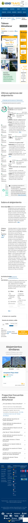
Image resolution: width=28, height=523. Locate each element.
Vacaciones (4, 9)
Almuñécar (18, 18)
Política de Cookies (3, 475)
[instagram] (22, 471)
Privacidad (3, 471)
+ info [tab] (17, 369)
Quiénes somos (9, 471)
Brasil (14, 479)
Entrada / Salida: (22, 43)
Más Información (22, 195)
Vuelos (24, 12)
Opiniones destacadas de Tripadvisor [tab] (12, 100)
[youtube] (23, 471)
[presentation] (1, 372)
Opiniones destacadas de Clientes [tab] (11, 103)
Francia (14, 483)
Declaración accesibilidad (4, 481)
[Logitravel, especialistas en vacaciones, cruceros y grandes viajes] (10, 3)
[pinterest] (27, 471)
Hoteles (9, 12)
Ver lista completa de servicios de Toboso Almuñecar (13, 413)
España (9, 18)
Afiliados (9, 482)
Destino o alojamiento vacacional (23, 37)
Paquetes (4, 12)
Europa (4, 18)
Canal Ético (3, 478)
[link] (14, 372)
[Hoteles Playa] (1, 18)
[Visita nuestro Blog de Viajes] (24, 480)
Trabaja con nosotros (10, 484)
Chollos (24, 9)
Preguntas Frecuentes (10, 477)
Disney (18, 9)
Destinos (12, 9)
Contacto (9, 480)
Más (20, 132)
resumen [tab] (11, 369)
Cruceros (14, 12)
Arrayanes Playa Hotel (10, 373)
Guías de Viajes (9, 474)
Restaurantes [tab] (13, 277)
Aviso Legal (3, 469)
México (14, 491)
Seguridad (3, 473)
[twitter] (25, 471)
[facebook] (20, 471)
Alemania (15, 476)
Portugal (15, 470)
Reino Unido (14, 487)
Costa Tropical (13, 19)
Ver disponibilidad (9, 46)
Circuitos (19, 12)
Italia (15, 472)
